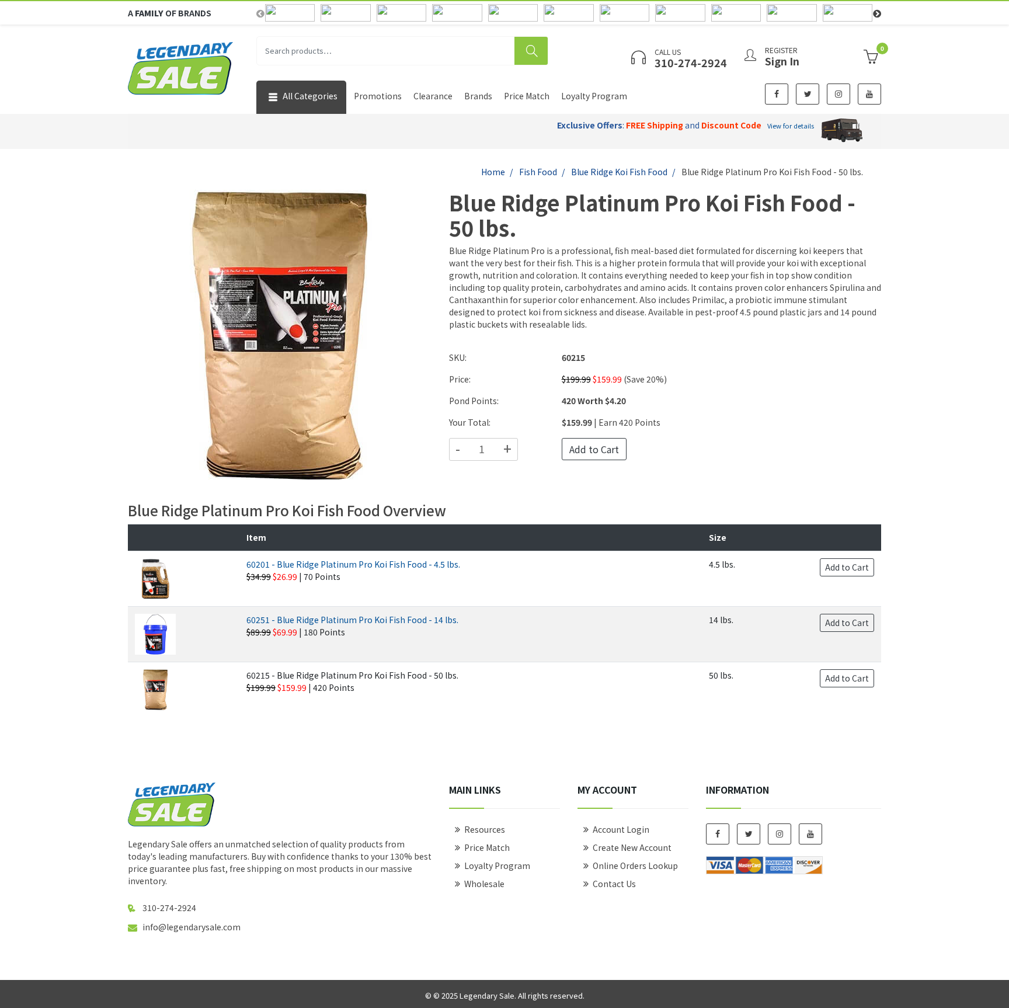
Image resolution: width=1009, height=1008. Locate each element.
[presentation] (260, 13)
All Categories (309, 96)
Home (493, 172)
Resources (484, 829)
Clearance (433, 96)
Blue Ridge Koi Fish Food (619, 172)
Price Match (526, 96)
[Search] (531, 51)
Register (781, 50)
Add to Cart (594, 449)
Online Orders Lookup (635, 865)
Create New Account (632, 847)
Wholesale (484, 883)
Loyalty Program (594, 96)
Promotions (378, 96)
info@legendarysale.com (191, 927)
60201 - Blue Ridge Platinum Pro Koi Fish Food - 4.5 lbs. (353, 564)
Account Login (621, 829)
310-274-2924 (169, 907)
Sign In (782, 60)
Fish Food (538, 172)
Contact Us (614, 883)
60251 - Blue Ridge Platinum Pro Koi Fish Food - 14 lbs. (352, 619)
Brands (478, 96)
